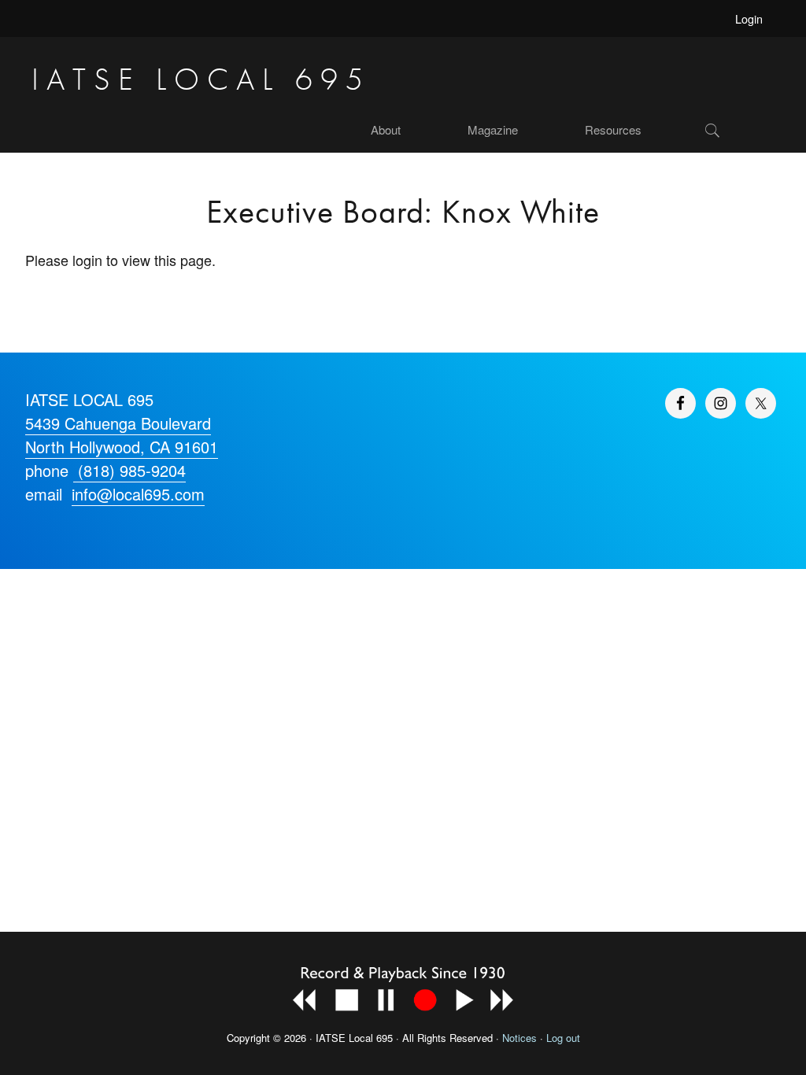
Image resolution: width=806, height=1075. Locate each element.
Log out (563, 1037)
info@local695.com (138, 493)
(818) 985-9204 (129, 470)
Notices (519, 1037)
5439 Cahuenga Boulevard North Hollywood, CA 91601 (121, 435)
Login (749, 18)
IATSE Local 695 (201, 79)
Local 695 (371, 1037)
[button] (739, 130)
